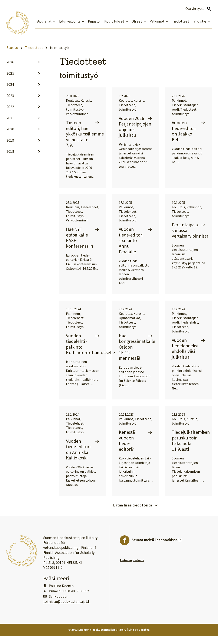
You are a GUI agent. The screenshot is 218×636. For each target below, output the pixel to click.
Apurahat (44, 21)
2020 (10, 129)
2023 (10, 95)
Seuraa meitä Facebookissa (157, 538)
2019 (10, 140)
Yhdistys (200, 21)
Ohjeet (137, 21)
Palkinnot (157, 21)
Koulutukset (114, 21)
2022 (10, 106)
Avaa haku (209, 9)
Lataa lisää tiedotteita (132, 505)
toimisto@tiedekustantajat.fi (66, 601)
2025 (10, 73)
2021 (10, 118)
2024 (10, 84)
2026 (10, 62)
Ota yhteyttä (194, 9)
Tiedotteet (180, 21)
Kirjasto (94, 21)
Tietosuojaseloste (132, 560)
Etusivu (12, 47)
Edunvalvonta (69, 21)
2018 (10, 151)
